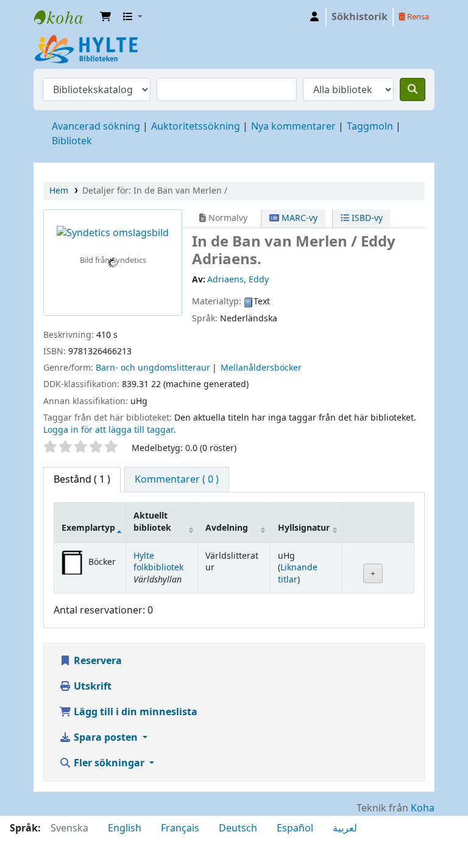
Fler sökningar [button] (109, 763)
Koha (422, 808)
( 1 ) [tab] (82, 479)
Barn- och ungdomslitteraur (153, 368)
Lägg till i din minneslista (134, 712)
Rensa (417, 17)
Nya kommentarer (293, 126)
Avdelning (226, 528)
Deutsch (238, 828)
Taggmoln (370, 126)
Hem (58, 190)
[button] (105, 17)
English (124, 828)
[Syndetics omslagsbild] (113, 233)
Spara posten (105, 737)
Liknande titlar (297, 573)
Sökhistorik (360, 17)
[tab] (176, 479)
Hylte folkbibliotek (158, 562)
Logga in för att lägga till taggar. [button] (109, 430)
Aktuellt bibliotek (152, 521)
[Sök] (412, 89)
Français (180, 828)
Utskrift (91, 686)
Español (295, 828)
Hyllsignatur (304, 528)
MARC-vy (298, 218)
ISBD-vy (366, 218)
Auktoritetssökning (195, 126)
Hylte (64, 17)
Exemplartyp (88, 528)
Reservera (96, 661)
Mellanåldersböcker (261, 368)
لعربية (345, 828)
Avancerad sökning (96, 126)
